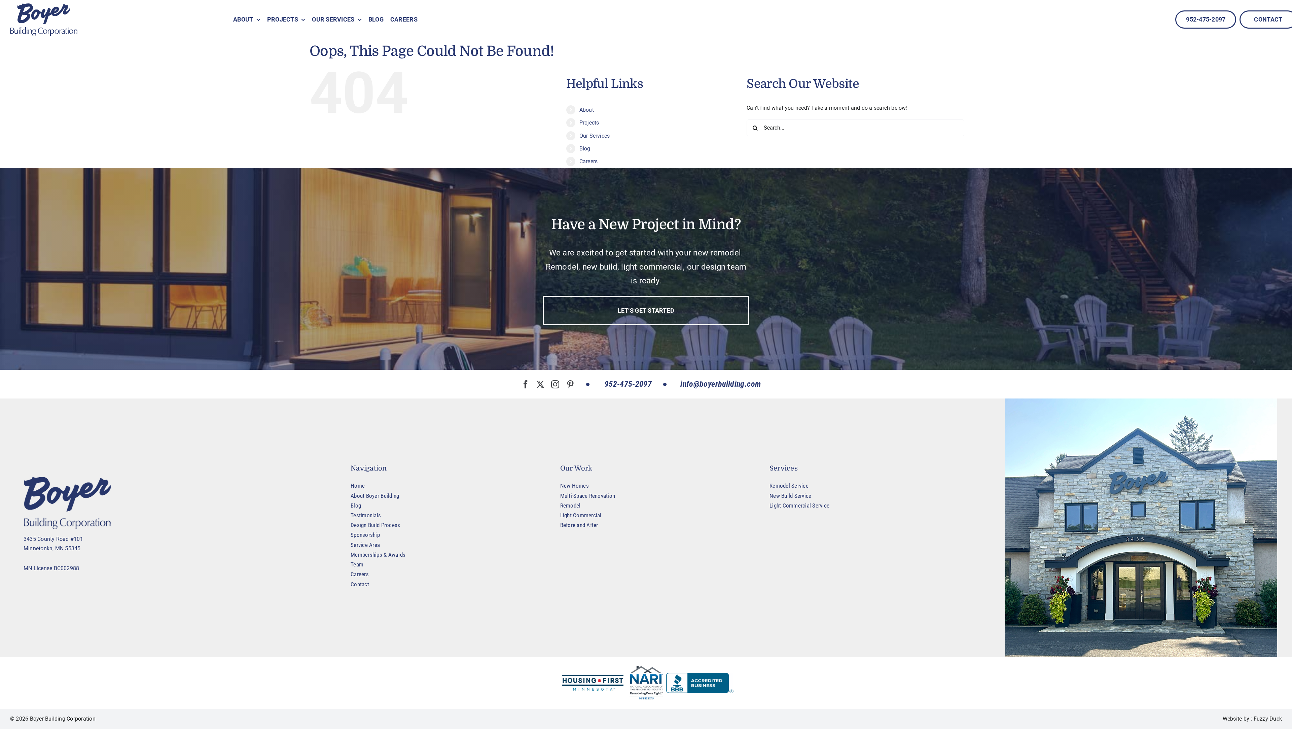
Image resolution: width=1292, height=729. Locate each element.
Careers (588, 161)
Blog (584, 148)
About (586, 110)
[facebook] (526, 384)
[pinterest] (570, 384)
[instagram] (555, 384)
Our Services (594, 136)
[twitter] (540, 384)
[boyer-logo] (43, 19)
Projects (589, 122)
